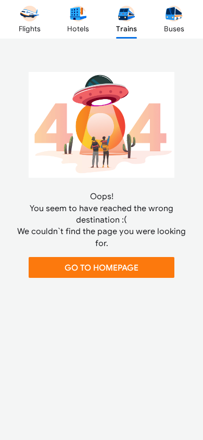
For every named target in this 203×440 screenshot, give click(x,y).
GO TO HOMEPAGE (101, 267)
